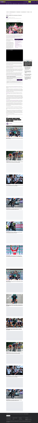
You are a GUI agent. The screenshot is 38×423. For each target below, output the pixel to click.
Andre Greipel (13, 100)
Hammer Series (13, 35)
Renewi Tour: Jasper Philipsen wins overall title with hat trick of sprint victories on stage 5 (28, 75)
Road (7, 118)
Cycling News (9, 17)
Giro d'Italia (16, 36)
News (6, 17)
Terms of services (13, 81)
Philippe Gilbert (7, 92)
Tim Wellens (17, 100)
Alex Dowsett (10, 65)
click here (7, 115)
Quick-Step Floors (10, 118)
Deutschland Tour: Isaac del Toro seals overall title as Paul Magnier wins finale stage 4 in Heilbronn (28, 72)
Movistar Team (18, 118)
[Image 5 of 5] (21, 28)
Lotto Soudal (7, 100)
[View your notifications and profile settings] (34, 1)
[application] (14, 55)
